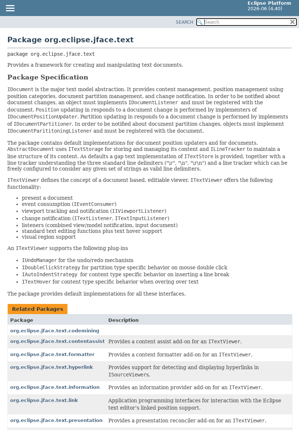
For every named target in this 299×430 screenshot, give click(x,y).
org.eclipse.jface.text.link (44, 400)
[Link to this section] (93, 77)
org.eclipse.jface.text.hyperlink (51, 367)
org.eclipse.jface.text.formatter (52, 354)
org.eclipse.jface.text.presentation (56, 420)
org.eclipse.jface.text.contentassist (57, 341)
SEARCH (184, 22)
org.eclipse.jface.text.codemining (54, 330)
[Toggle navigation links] (10, 9)
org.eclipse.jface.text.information (55, 387)
